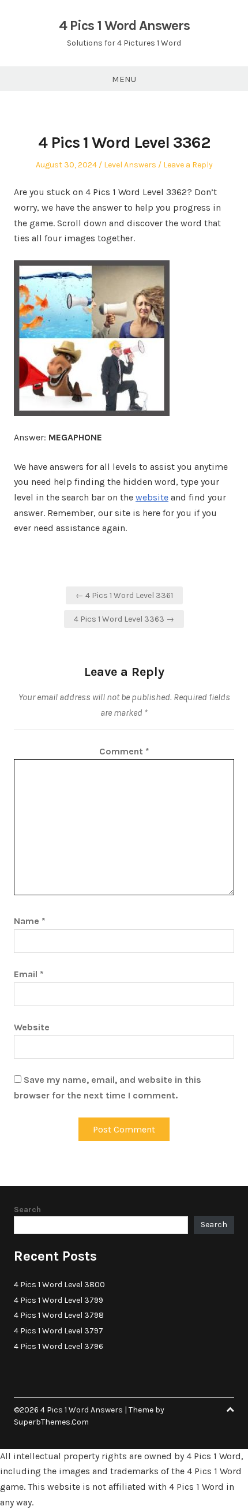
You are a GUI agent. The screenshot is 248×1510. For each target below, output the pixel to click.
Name (30, 920)
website (152, 497)
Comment (124, 751)
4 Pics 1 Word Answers (124, 25)
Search (27, 1209)
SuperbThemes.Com (51, 1422)
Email (29, 974)
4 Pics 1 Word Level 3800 (59, 1285)
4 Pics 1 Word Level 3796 (58, 1346)
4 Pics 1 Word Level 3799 (58, 1300)
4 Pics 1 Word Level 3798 (59, 1315)
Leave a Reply (188, 165)
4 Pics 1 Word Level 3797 (58, 1331)
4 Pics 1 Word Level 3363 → (124, 619)
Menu (124, 79)
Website (32, 1027)
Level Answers (130, 165)
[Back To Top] (230, 1410)
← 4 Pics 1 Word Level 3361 (124, 595)
